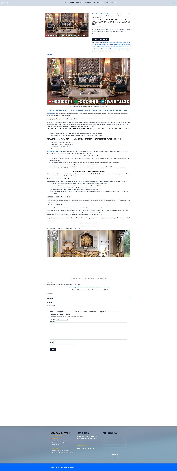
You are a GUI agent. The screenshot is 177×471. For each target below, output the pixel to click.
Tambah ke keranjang (100, 39)
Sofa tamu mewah (51, 113)
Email (51, 345)
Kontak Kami (71, 2)
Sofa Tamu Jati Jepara (107, 48)
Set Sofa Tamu (100, 13)
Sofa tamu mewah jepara (52, 151)
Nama (51, 342)
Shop (65, 2)
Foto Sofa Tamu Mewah (120, 42)
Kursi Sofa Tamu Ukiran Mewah (106, 46)
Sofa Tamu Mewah (109, 13)
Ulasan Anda (53, 321)
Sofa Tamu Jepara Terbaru (119, 48)
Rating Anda (53, 319)
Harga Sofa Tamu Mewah (107, 44)
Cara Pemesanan (79, 2)
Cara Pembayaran (88, 2)
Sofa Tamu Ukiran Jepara (109, 52)
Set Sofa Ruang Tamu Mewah (121, 46)
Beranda (94, 13)
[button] (66, 3)
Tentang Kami (106, 2)
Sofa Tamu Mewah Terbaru (120, 50)
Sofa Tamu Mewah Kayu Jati (106, 50)
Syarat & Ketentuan (98, 2)
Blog (112, 2)
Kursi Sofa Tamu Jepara (119, 44)
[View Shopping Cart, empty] (173, 2)
